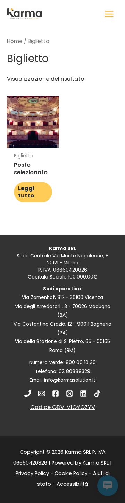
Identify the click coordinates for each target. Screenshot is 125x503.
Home (15, 41)
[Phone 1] (27, 393)
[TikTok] (97, 393)
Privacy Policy (32, 473)
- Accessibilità (69, 483)
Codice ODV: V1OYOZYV (62, 407)
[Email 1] (41, 393)
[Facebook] (55, 393)
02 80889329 (74, 371)
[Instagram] (69, 393)
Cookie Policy (71, 473)
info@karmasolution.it (69, 380)
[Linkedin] (83, 393)
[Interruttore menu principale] (109, 14)
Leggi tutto (26, 192)
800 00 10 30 (81, 362)
